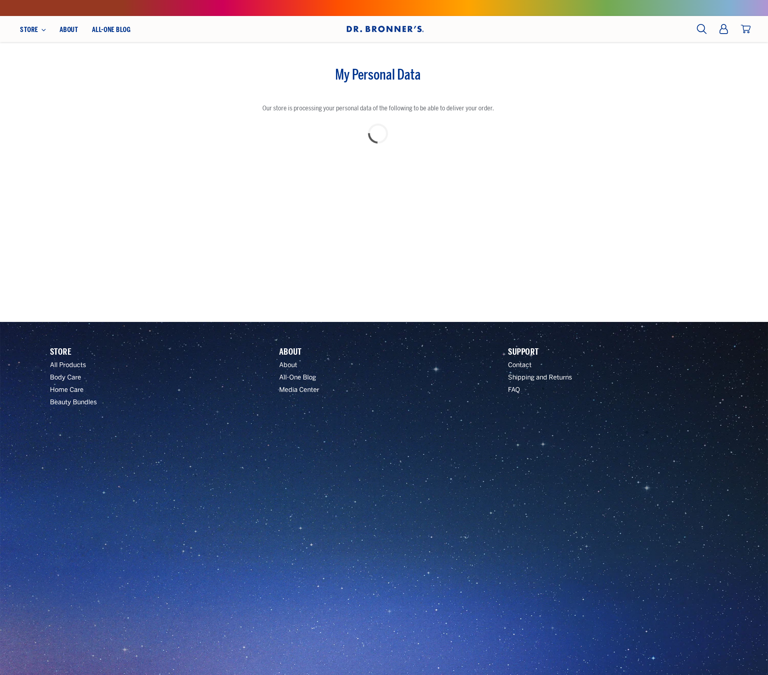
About (288, 365)
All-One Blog (297, 377)
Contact (520, 365)
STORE (30, 29)
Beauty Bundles (73, 402)
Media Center (299, 389)
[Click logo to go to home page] (384, 29)
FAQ (514, 389)
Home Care (67, 389)
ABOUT (69, 29)
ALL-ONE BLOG (111, 29)
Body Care (65, 377)
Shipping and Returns (540, 377)
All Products (68, 365)
